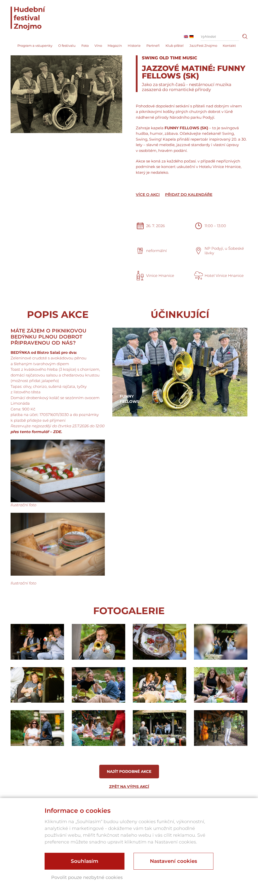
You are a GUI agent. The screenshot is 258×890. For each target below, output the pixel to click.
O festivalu (67, 46)
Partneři (153, 46)
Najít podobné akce (129, 771)
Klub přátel (175, 46)
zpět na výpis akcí (129, 786)
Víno (98, 46)
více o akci (148, 194)
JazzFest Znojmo (203, 46)
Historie (134, 46)
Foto (85, 46)
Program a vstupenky (34, 46)
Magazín (115, 46)
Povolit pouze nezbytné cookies (87, 877)
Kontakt (229, 46)
